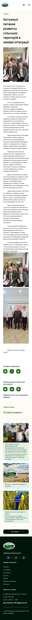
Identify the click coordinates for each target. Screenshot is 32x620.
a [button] (29, 4)
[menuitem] (5, 371)
